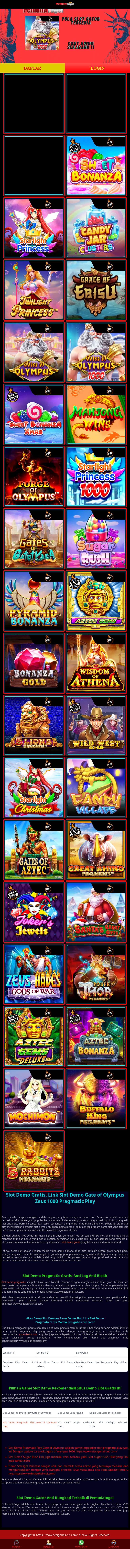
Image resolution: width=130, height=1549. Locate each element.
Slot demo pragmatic (14, 1282)
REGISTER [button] (48, 1546)
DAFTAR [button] (32, 68)
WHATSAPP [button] (81, 1546)
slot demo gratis (71, 1242)
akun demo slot (28, 1334)
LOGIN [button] (98, 68)
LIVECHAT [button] (114, 1546)
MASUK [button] (16, 1546)
